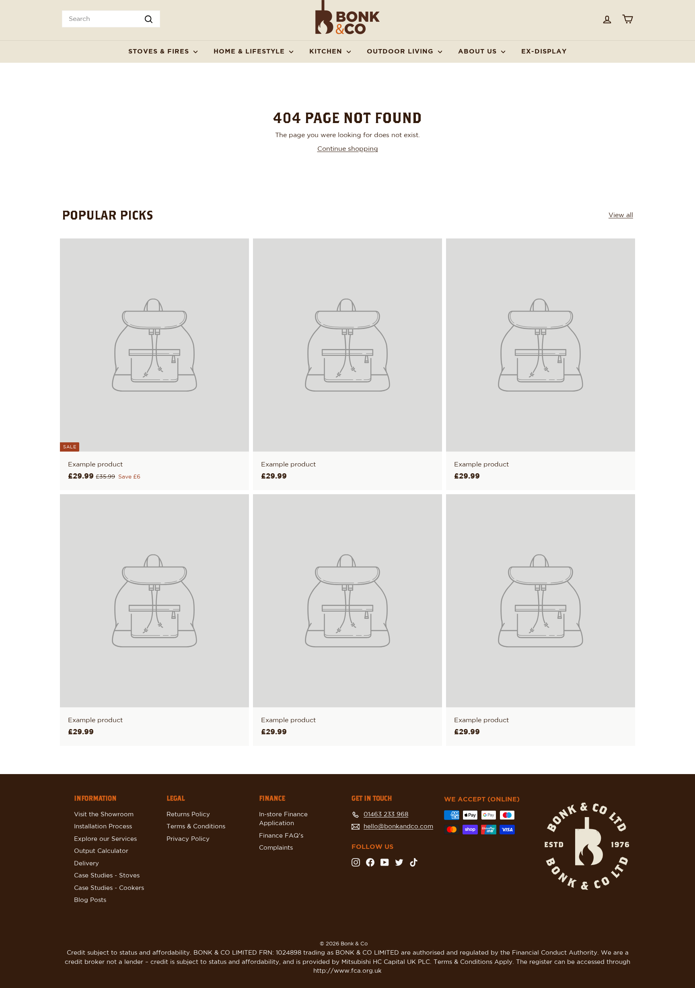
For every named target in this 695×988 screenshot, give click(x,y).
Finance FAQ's (281, 836)
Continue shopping (347, 149)
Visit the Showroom (104, 814)
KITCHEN (327, 51)
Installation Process (103, 827)
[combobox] (111, 18)
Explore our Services (105, 839)
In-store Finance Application (283, 819)
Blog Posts (90, 900)
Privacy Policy (188, 839)
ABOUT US (478, 51)
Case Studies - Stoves (107, 876)
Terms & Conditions (196, 827)
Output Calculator (101, 851)
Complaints (276, 848)
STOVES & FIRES (159, 51)
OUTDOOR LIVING (401, 51)
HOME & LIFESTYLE (250, 51)
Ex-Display (544, 51)
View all (621, 215)
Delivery (86, 864)
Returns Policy (188, 814)
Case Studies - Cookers (109, 888)
